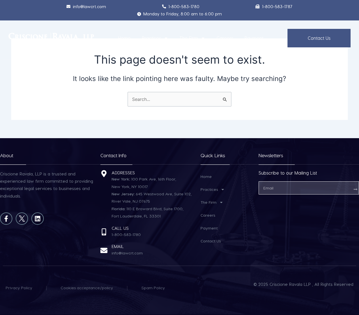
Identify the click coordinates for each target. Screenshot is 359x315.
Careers (225, 38)
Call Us (120, 228)
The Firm (189, 38)
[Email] (103, 250)
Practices (151, 38)
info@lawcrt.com (127, 253)
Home (124, 38)
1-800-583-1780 (126, 234)
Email (118, 246)
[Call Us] (103, 231)
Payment (254, 38)
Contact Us (211, 240)
